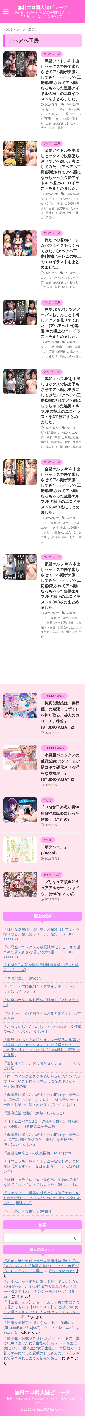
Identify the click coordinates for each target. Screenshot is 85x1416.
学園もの (57, 442)
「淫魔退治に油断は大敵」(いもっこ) (33, 1113)
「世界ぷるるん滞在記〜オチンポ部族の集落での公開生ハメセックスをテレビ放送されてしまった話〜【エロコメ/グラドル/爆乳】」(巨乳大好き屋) (41, 1047)
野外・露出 (56, 128)
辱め (44, 128)
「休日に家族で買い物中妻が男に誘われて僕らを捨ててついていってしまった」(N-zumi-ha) (41, 1182)
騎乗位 (50, 217)
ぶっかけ (65, 199)
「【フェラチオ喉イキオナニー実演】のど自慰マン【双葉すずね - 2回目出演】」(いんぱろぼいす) (41, 1166)
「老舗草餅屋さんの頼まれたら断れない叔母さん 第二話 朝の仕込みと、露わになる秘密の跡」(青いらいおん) (41, 1139)
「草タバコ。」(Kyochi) (23, 978)
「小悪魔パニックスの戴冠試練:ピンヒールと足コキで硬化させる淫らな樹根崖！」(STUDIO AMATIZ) (60, 767)
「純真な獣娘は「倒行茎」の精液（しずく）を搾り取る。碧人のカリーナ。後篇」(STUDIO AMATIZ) (60, 715)
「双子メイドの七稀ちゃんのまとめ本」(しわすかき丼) (42, 1015)
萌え (65, 287)
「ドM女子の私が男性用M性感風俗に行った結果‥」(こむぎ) (60, 813)
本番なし (73, 282)
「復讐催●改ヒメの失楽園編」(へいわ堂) (37, 1153)
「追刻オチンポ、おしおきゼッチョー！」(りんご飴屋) (42, 1065)
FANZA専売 (48, 432)
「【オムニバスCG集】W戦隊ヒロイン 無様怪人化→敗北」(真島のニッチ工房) (41, 1124)
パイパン (60, 277)
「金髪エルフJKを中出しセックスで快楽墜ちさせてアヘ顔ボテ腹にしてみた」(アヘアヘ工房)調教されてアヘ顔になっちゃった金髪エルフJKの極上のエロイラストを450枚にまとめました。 (61, 491)
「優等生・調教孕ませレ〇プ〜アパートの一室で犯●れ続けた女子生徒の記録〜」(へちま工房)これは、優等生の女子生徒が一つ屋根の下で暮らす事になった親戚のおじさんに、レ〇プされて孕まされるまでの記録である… (42, 1348)
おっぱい (51, 109)
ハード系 (62, 114)
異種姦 (77, 446)
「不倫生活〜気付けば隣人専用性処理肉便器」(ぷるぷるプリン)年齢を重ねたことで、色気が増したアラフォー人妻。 (41, 1266)
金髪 (73, 287)
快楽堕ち (62, 208)
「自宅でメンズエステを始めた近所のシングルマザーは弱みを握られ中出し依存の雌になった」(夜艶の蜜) (41, 1081)
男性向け (73, 123)
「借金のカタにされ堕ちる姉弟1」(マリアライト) (41, 1002)
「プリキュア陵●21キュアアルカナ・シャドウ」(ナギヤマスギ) (60, 887)
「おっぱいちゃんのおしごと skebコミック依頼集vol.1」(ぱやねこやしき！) (42, 1029)
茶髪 (57, 287)
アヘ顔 (50, 114)
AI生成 (71, 342)
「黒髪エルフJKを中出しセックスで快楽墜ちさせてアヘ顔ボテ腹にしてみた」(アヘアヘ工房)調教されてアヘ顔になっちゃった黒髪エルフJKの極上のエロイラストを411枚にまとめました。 (61, 400)
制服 (70, 347)
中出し (57, 118)
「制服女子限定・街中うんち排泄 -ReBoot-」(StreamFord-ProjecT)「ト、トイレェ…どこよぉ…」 (41, 1327)
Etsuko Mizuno (62, 1271)
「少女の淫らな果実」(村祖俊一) (30, 1211)
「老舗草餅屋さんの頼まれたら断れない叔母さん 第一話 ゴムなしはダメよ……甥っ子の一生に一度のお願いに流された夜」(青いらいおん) (41, 1099)
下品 (51, 347)
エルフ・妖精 (49, 527)
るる (20, 1296)
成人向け (59, 123)
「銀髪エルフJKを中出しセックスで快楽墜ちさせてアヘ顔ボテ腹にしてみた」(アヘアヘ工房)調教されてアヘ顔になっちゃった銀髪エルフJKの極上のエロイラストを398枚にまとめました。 (61, 586)
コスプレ (47, 277)
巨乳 (48, 123)
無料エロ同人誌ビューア (43, 7)
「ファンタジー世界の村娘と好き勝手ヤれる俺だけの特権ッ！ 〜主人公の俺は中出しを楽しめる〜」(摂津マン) (42, 1198)
